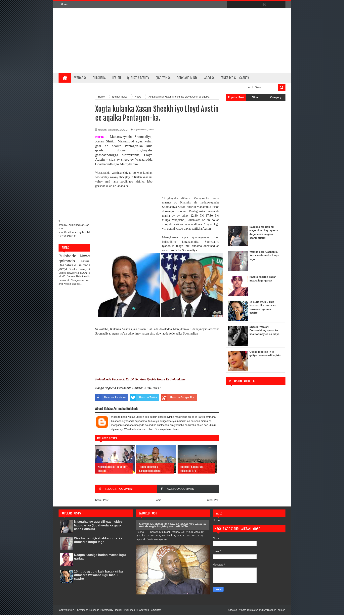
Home (64, 4)
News (85, 256)
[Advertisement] (213, 41)
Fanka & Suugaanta (72, 280)
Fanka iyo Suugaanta (235, 77)
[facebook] (231, 5)
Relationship (83, 276)
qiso (74, 283)
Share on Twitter (147, 397)
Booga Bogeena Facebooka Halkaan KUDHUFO (128, 388)
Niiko (79, 284)
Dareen (71, 276)
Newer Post (101, 500)
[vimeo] (248, 5)
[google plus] (281, 5)
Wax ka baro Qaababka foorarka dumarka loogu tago (98, 540)
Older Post (213, 500)
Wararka (80, 77)
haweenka (73, 272)
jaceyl (64, 269)
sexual (85, 261)
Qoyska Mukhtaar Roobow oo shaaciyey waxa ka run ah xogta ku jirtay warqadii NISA (172, 525)
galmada (70, 261)
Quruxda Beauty (138, 77)
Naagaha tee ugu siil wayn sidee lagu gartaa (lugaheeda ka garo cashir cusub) (98, 525)
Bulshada (99, 77)
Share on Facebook (115, 397)
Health (116, 77)
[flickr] (256, 5)
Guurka (74, 269)
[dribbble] (264, 5)
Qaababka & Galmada (74, 265)
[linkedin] (273, 5)
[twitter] (239, 5)
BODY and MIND (187, 77)
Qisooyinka (163, 77)
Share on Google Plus (182, 397)
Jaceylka (209, 77)
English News (140, 129)
